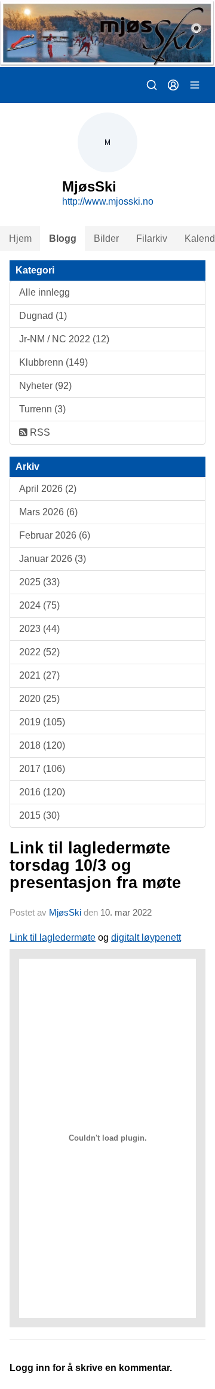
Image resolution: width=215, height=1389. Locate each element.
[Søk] (151, 85)
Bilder (106, 238)
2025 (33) (39, 582)
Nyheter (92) (45, 386)
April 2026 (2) (47, 489)
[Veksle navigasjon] (194, 85)
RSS (38, 432)
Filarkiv (151, 238)
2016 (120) (42, 792)
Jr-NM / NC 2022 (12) (64, 339)
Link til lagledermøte (53, 937)
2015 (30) (39, 815)
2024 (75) (39, 605)
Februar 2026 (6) (54, 535)
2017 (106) (42, 769)
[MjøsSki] (107, 33)
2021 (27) (39, 675)
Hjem (20, 238)
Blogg (62, 238)
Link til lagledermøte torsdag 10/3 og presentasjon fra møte (95, 865)
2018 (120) (42, 745)
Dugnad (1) (43, 316)
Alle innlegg (44, 292)
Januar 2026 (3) (52, 559)
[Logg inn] (173, 85)
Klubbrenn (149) (53, 362)
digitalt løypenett (146, 937)
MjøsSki (65, 912)
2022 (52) (39, 652)
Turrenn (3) (42, 409)
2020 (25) (39, 699)
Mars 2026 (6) (48, 512)
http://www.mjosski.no (107, 201)
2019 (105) (42, 722)
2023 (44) (39, 629)
